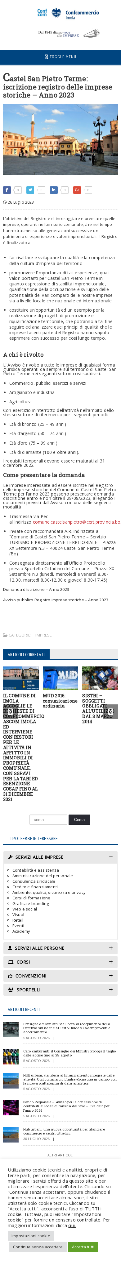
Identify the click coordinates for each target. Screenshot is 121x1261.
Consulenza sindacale (34, 881)
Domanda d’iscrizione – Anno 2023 (36, 589)
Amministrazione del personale (42, 875)
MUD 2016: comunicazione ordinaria (60, 701)
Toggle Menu (62, 57)
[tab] (60, 857)
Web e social (24, 909)
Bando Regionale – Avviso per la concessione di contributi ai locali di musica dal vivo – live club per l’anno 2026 (66, 1106)
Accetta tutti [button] (83, 1247)
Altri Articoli (60, 1155)
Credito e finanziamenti (35, 887)
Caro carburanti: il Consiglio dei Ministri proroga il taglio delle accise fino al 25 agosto (69, 1053)
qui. (72, 1225)
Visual (18, 914)
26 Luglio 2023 (20, 202)
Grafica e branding (30, 903)
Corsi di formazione (31, 898)
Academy (21, 931)
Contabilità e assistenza (35, 870)
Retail (17, 920)
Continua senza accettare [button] (38, 1247)
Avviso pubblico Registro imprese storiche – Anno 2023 (55, 600)
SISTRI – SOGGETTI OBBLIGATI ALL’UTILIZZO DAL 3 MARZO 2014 (98, 708)
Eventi (18, 925)
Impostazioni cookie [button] (30, 1235)
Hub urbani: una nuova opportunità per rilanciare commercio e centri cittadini (64, 1131)
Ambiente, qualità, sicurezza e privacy (49, 892)
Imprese (43, 635)
